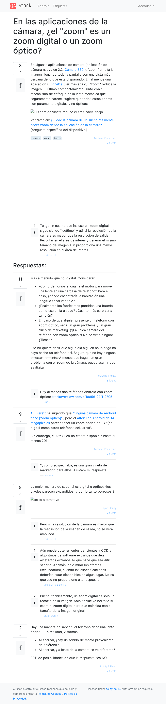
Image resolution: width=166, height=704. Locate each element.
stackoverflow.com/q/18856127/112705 (82, 397)
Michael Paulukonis (105, 138)
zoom (47, 138)
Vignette (55, 84)
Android (43, 6)
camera (36, 138)
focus (57, 138)
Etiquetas (60, 6)
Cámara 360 (74, 70)
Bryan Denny (108, 508)
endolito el (50, 255)
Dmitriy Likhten (107, 666)
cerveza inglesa (107, 375)
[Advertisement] (73, 180)
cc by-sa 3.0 (113, 688)
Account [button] (145, 6)
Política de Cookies (50, 693)
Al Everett (38, 413)
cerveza (48, 475)
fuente (112, 143)
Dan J (47, 401)
